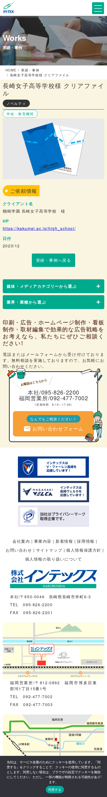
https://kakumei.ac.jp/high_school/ (39, 228)
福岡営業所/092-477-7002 (53, 398)
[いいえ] (100, 776)
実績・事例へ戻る (53, 260)
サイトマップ (49, 550)
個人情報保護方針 (83, 550)
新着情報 (64, 541)
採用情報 (85, 541)
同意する (54, 790)
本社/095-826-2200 (53, 392)
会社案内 (21, 541)
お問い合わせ (19, 550)
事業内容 (43, 541)
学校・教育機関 (20, 113)
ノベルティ (16, 103)
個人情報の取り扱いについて (53, 559)
